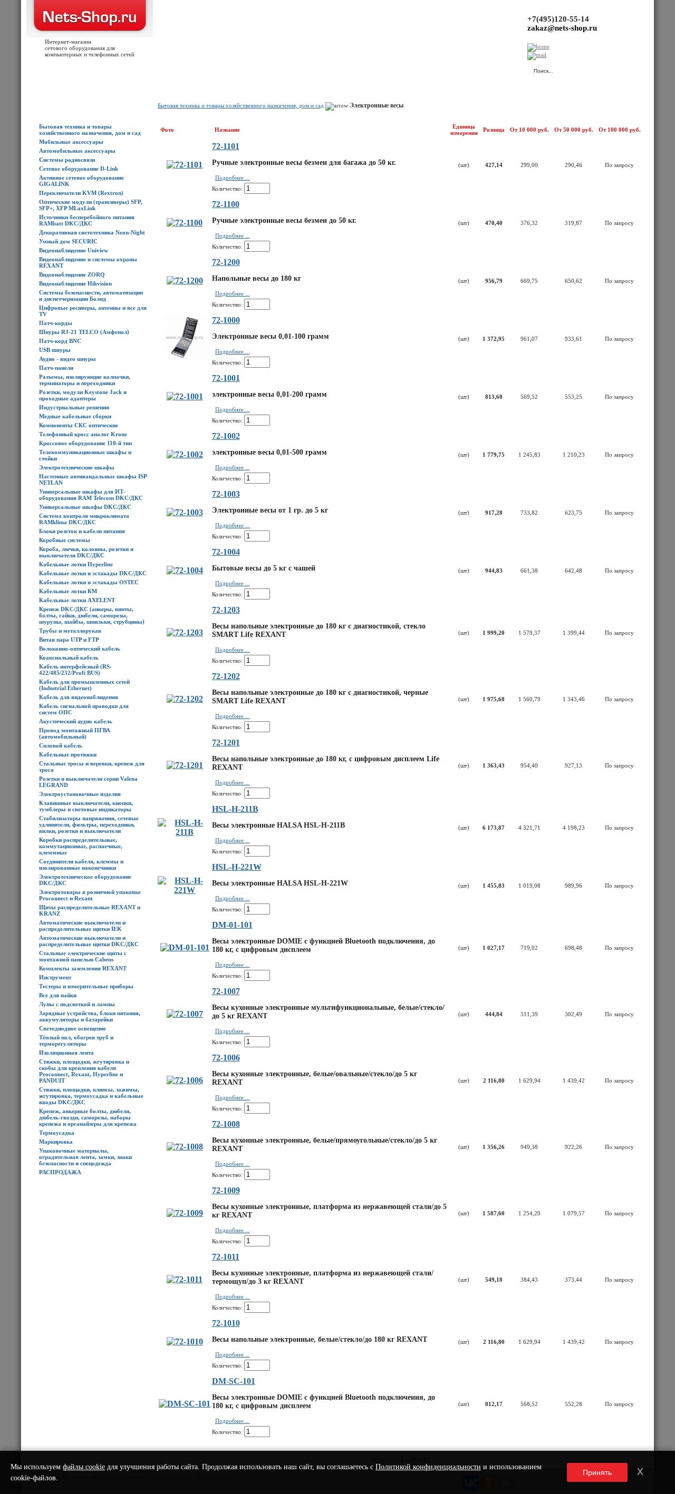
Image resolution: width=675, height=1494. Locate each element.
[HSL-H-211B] (185, 832)
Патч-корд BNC (60, 341)
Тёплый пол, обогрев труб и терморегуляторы (76, 1040)
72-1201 (226, 742)
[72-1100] (184, 222)
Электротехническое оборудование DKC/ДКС (85, 879)
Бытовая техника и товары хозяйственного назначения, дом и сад (90, 129)
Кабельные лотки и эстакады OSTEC (89, 582)
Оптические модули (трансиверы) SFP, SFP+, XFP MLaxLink (90, 205)
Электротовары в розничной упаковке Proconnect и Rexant (90, 895)
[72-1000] (184, 358)
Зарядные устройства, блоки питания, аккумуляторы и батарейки (89, 1016)
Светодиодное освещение (72, 1028)
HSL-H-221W (237, 866)
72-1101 (225, 146)
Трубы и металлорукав (70, 630)
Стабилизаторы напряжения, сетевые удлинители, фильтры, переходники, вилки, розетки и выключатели (89, 824)
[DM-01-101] (184, 947)
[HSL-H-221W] (185, 890)
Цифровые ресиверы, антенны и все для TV (93, 310)
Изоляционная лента (66, 1052)
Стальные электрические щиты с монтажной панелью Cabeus (83, 956)
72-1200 (226, 262)
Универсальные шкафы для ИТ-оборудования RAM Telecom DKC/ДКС (91, 494)
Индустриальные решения (74, 407)
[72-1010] (185, 1341)
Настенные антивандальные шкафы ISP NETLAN (93, 479)
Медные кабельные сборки (75, 416)
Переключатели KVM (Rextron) (81, 193)
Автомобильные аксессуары (77, 151)
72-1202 (226, 676)
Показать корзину (413, 66)
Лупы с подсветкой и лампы (77, 1004)
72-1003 (226, 493)
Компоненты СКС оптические (78, 425)
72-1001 (226, 377)
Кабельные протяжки (68, 754)
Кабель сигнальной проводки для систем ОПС (84, 709)
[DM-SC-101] (184, 1403)
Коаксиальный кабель (69, 657)
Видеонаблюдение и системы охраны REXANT (88, 262)
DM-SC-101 (233, 1381)
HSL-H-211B (235, 808)
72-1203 (226, 609)
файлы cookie (84, 1467)
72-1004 (226, 551)
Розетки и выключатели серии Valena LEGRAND (88, 781)
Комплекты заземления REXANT (83, 968)
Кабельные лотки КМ (68, 591)
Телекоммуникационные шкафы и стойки (85, 455)
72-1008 (226, 1123)
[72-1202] (185, 698)
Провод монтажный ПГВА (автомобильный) (74, 733)
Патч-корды (55, 323)
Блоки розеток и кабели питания (82, 531)
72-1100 (225, 204)
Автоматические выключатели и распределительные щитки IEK (82, 925)
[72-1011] (184, 1279)
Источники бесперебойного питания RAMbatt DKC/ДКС (86, 220)
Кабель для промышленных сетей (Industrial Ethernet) (84, 685)
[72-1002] (185, 454)
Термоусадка (56, 1132)
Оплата (186, 69)
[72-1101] (184, 164)
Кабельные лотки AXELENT (77, 600)
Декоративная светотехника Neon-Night (92, 232)
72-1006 (226, 1057)
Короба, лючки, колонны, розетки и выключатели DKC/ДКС (86, 552)
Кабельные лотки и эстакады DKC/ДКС (93, 573)
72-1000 (226, 320)
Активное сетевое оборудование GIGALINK (81, 180)
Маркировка (56, 1141)
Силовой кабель (60, 745)
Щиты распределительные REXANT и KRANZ (89, 910)
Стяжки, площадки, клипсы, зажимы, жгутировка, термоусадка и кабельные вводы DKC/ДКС (91, 1095)
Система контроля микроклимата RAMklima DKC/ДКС (84, 519)
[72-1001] (185, 396)
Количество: (227, 188)
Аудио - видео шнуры (67, 359)
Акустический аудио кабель (75, 721)
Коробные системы (64, 540)
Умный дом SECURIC (68, 241)
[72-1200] (185, 280)
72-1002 (226, 435)
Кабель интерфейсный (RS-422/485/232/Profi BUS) (75, 669)
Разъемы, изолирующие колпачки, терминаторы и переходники (84, 379)
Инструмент (55, 977)
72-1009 (226, 1190)
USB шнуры (55, 350)
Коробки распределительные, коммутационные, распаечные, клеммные (80, 846)
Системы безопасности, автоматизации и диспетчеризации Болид (91, 295)
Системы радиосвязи (67, 159)
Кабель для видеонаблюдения (78, 697)
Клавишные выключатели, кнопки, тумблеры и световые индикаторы (86, 806)
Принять (597, 1472)
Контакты (215, 69)
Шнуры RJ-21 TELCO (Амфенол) (84, 332)
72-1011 (225, 1256)
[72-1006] (185, 1080)
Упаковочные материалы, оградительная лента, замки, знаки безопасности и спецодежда (85, 1156)
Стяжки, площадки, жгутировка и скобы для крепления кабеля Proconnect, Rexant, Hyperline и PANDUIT (84, 1071)
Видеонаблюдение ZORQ (72, 274)
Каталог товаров (88, 69)
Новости (127, 69)
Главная (49, 69)
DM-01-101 (232, 924)
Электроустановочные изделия (80, 794)
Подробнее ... (232, 177)
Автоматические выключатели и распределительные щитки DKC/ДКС (89, 941)
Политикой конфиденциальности (428, 1467)
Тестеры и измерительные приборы (86, 986)
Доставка (157, 69)
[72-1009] (185, 1212)
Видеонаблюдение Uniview (73, 250)
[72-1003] (185, 512)
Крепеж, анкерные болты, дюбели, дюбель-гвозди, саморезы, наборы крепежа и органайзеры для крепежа (88, 1117)
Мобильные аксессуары (71, 142)
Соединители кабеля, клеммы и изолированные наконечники (81, 864)
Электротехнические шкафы (76, 467)
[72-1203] (185, 632)
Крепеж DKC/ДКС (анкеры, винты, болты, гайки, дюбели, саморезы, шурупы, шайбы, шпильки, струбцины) (91, 615)
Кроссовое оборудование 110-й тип (85, 443)
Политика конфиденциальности (274, 69)
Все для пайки (57, 995)
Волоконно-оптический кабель (79, 648)
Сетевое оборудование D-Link (78, 168)
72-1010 (226, 1323)
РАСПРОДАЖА (60, 1172)
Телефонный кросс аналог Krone (83, 434)
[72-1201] (185, 765)
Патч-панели (56, 368)
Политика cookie (343, 69)
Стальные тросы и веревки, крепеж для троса (91, 766)
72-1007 (226, 991)
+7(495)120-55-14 (558, 19)
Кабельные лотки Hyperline (76, 564)
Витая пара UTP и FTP (69, 639)
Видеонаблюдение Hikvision (75, 283)
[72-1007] (185, 1013)
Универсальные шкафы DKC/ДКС (85, 507)
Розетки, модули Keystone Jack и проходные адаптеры (83, 395)
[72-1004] (185, 570)
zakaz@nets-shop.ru (562, 28)
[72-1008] (185, 1146)
